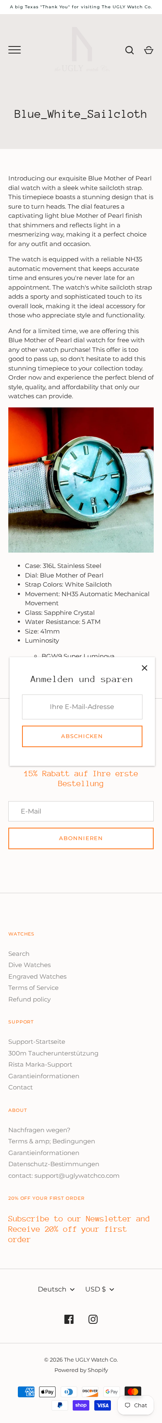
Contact (20, 1087)
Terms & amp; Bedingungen (51, 1141)
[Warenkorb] (149, 50)
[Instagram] (93, 1321)
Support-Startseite (36, 1041)
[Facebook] (69, 1321)
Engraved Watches (37, 976)
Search (18, 954)
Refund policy (29, 999)
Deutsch (52, 1289)
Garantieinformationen (43, 1076)
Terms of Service (33, 988)
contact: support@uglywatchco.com (64, 1175)
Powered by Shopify (81, 1370)
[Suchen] (129, 50)
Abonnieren (81, 838)
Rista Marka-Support (40, 1064)
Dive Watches (29, 965)
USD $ (95, 1289)
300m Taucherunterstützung (53, 1053)
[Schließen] (144, 667)
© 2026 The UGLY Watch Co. (81, 1359)
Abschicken (82, 736)
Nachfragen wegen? (39, 1130)
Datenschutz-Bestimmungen (53, 1164)
